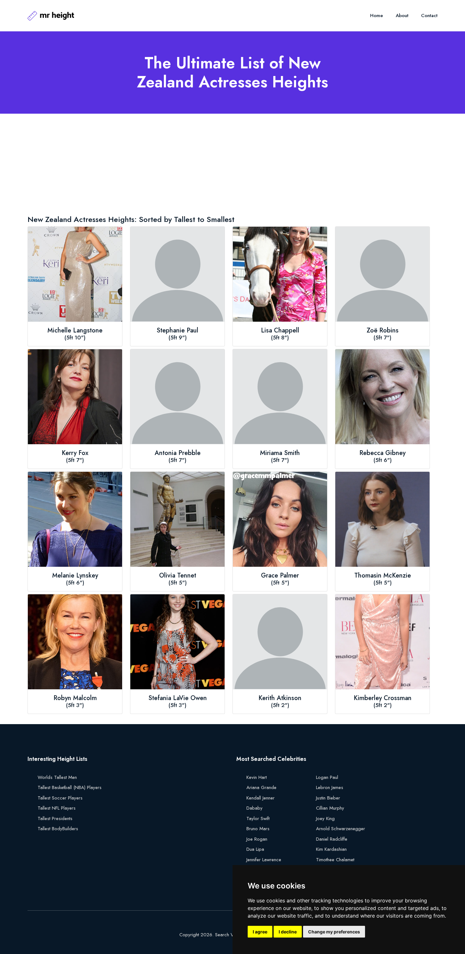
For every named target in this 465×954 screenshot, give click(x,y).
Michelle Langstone (74, 330)
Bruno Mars (258, 828)
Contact (429, 15)
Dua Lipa (255, 849)
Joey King (325, 818)
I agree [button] (260, 931)
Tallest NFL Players (57, 808)
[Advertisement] (217, 165)
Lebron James (329, 787)
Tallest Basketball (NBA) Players (70, 787)
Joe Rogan (256, 839)
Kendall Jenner (260, 797)
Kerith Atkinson (279, 698)
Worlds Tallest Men (57, 777)
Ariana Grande (261, 787)
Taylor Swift (258, 818)
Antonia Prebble (178, 453)
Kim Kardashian (331, 849)
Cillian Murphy (330, 808)
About (402, 15)
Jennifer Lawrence (263, 859)
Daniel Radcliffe (331, 839)
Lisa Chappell (280, 330)
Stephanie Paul (177, 330)
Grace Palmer (280, 575)
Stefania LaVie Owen (177, 698)
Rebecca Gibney (382, 453)
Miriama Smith (280, 453)
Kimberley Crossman (383, 698)
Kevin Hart (256, 777)
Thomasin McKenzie (382, 575)
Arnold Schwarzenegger (340, 828)
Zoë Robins (383, 330)
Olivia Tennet (177, 575)
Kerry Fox (75, 453)
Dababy (254, 808)
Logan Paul (327, 777)
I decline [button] (288, 931)
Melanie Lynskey (75, 575)
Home (376, 15)
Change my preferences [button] (334, 931)
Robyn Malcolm (75, 698)
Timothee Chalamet (335, 859)
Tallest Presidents (55, 818)
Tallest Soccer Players (60, 797)
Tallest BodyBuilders (58, 828)
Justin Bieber (328, 797)
